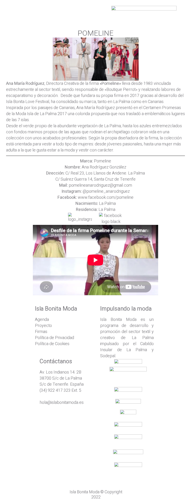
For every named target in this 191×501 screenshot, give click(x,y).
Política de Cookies (52, 344)
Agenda (42, 319)
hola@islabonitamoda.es (62, 402)
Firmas (41, 332)
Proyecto (43, 326)
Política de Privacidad (54, 338)
